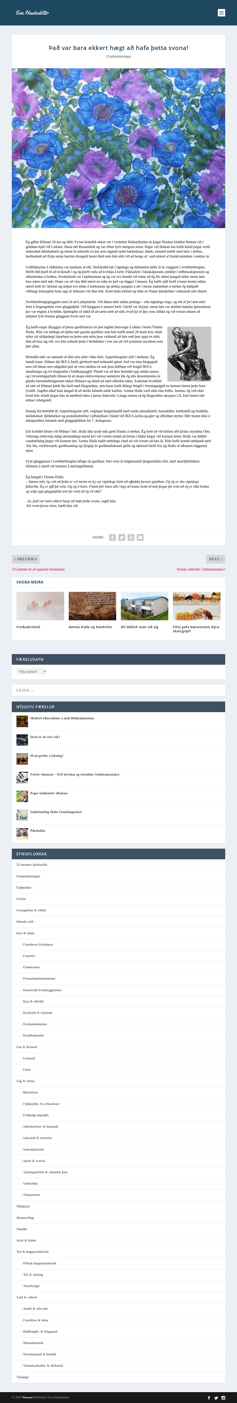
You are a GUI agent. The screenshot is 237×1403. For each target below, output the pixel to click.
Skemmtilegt (25, 1218)
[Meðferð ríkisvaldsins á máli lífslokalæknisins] (22, 721)
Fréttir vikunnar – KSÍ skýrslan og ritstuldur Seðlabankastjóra (74, 774)
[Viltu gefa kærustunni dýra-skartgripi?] (196, 606)
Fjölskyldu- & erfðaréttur (41, 1104)
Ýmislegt (22, 1377)
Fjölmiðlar (23, 887)
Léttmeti (29, 1058)
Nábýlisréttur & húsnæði (40, 1126)
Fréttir (21, 899)
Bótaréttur (30, 1092)
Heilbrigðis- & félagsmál (40, 1331)
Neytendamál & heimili (39, 1354)
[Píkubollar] (22, 834)
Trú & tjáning (33, 1274)
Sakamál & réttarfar (37, 1138)
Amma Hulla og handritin (90, 627)
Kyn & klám (25, 933)
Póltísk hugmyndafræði (39, 1263)
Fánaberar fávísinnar (38, 944)
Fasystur (29, 956)
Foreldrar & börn (35, 1320)
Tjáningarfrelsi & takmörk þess (45, 1172)
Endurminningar (119, 56)
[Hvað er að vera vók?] (22, 740)
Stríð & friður (26, 1240)
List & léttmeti (26, 1047)
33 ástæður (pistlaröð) (31, 864)
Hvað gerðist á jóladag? (46, 755)
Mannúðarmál (33, 1343)
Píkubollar (37, 830)
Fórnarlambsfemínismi (39, 978)
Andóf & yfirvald (35, 1308)
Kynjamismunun (35, 1024)
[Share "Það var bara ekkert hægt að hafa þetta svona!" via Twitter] (121, 537)
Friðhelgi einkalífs (36, 1115)
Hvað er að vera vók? (45, 737)
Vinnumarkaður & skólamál (43, 1365)
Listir (27, 1069)
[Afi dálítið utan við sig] (144, 606)
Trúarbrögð (31, 1286)
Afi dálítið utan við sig (140, 627)
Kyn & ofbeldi (33, 1001)
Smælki (21, 1229)
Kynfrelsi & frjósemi (37, 1013)
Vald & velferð (26, 1297)
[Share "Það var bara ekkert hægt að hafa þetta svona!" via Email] (140, 537)
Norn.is (27, 1397)
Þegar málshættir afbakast (49, 793)
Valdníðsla (30, 1183)
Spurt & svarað (34, 1161)
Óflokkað (23, 1206)
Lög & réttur (25, 1081)
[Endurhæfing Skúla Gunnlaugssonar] (22, 815)
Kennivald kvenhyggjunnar (42, 990)
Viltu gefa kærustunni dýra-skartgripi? (196, 629)
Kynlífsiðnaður (33, 1035)
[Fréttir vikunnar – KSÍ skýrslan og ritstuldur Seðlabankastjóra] (22, 777)
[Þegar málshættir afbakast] (22, 796)
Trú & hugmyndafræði (32, 1252)
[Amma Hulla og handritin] (92, 606)
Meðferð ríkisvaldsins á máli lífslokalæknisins (62, 718)
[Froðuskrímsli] (40, 606)
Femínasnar (31, 967)
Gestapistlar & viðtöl (31, 910)
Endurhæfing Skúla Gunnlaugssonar (56, 812)
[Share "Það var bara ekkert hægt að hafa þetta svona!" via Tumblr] (131, 537)
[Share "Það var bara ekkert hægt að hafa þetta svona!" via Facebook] (112, 537)
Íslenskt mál (24, 921)
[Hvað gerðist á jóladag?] (22, 759)
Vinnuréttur (31, 1195)
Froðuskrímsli (28, 627)
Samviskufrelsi (33, 1149)
